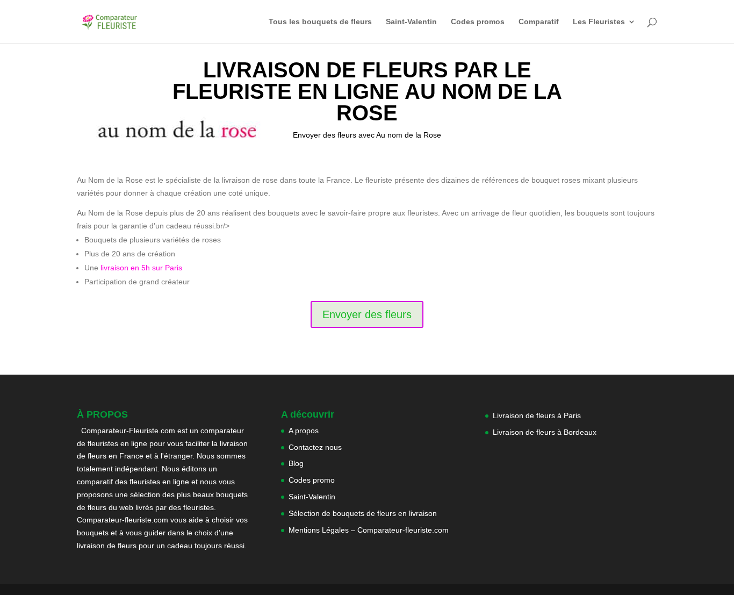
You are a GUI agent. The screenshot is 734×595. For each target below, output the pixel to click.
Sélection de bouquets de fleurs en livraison (363, 513)
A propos (304, 430)
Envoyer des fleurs (367, 314)
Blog (296, 463)
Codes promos (478, 22)
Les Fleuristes (599, 22)
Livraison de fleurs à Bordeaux (544, 432)
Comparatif (539, 22)
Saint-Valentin (411, 22)
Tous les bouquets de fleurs (320, 22)
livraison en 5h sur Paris (141, 267)
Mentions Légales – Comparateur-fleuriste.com (369, 530)
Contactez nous (315, 447)
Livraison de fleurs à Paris (538, 415)
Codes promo (312, 480)
